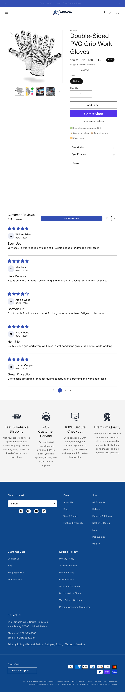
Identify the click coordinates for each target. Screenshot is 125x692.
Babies (96, 509)
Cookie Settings (69, 684)
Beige (76, 81)
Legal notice (54, 684)
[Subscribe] (53, 503)
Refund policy (63, 681)
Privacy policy (78, 681)
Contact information (37, 684)
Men (94, 530)
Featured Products (73, 523)
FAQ (10, 565)
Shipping (74, 64)
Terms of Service (68, 565)
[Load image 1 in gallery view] (19, 91)
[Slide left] (11, 91)
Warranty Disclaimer (69, 586)
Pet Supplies (98, 537)
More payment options (94, 121)
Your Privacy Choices (70, 600)
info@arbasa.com (26, 637)
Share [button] (76, 163)
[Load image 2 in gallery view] (29, 91)
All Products (98, 502)
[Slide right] (59, 91)
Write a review (71, 218)
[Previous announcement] (6, 3)
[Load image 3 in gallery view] (40, 91)
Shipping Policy (16, 572)
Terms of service (94, 681)
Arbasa (34, 681)
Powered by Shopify (46, 681)
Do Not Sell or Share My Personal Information (98, 684)
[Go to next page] (71, 390)
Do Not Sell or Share (70, 593)
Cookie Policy (66, 579)
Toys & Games (70, 516)
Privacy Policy (66, 558)
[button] (6, 12)
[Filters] (107, 218)
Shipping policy (111, 681)
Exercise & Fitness (102, 516)
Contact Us (13, 558)
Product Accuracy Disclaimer (74, 607)
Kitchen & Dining (101, 523)
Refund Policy (66, 572)
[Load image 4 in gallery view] (50, 91)
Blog (65, 509)
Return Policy (15, 579)
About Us (68, 502)
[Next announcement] (119, 3)
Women (96, 544)
